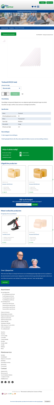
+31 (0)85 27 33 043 (5, 376)
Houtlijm (2, 344)
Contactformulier (25, 155)
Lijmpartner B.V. (4, 371)
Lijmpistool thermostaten (6, 319)
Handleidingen (4, 356)
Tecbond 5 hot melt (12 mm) (8, 303)
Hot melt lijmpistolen (5, 292)
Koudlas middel (4, 343)
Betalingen (3, 360)
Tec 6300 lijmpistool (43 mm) (8, 299)
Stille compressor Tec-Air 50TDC (8, 325)
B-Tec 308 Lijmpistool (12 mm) (8, 294)
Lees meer (5, 282)
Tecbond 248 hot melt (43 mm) (8, 309)
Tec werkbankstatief (5, 328)
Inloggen (42, 2)
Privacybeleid (3, 366)
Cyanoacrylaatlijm (4, 339)
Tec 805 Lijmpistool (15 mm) (8, 296)
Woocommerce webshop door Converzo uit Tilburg (31, 391)
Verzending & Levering (5, 362)
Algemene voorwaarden (6, 358)
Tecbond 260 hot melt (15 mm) (8, 307)
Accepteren (47, 401)
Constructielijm (4, 335)
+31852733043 (25, 152)
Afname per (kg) (5, 85)
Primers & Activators (5, 312)
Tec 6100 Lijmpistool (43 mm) (8, 298)
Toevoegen (15, 93)
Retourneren (3, 364)
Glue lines (3, 333)
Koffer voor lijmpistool (5, 327)
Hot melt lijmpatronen (5, 301)
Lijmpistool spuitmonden (6, 317)
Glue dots (3, 332)
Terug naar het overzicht (9, 34)
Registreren (49, 2)
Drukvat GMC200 (4, 321)
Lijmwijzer (3, 355)
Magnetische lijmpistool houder (7, 315)
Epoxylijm (3, 341)
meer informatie (40, 401)
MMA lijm (3, 346)
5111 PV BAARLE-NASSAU (6, 375)
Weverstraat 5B (4, 373)
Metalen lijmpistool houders (6, 314)
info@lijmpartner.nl (4, 378)
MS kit (2, 348)
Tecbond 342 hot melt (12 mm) (8, 305)
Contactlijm (3, 337)
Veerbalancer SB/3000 (5, 323)
